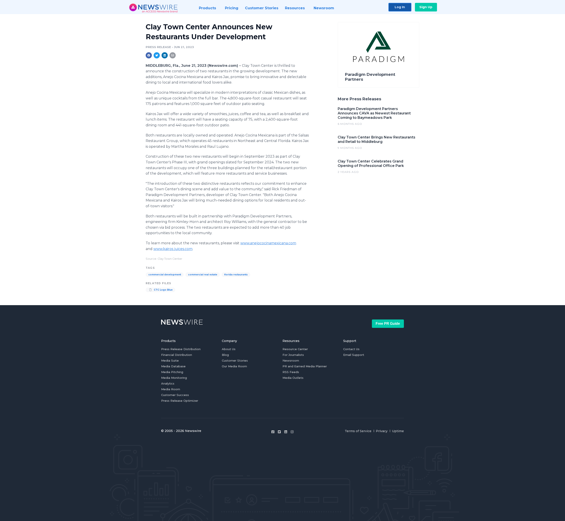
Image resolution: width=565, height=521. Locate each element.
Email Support (353, 355)
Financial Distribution (176, 355)
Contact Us (351, 349)
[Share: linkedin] (165, 55)
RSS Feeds (290, 372)
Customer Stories (235, 360)
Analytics (167, 383)
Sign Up (425, 7)
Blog (225, 355)
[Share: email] (172, 55)
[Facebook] (272, 431)
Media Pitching (172, 372)
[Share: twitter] (156, 55)
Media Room (170, 389)
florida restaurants (236, 274)
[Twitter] (279, 431)
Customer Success (175, 395)
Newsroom (290, 360)
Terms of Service (358, 431)
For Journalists (293, 355)
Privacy (382, 431)
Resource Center (295, 349)
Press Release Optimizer (179, 400)
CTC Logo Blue (163, 289)
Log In (400, 7)
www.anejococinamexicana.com (268, 243)
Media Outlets (292, 377)
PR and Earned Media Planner (304, 366)
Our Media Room (234, 366)
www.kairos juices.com (172, 249)
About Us (228, 349)
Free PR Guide (388, 323)
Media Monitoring (174, 377)
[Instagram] (292, 431)
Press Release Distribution (181, 349)
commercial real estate (202, 274)
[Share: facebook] (148, 55)
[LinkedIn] (285, 431)
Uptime (398, 431)
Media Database (173, 366)
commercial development (164, 274)
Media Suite (170, 360)
